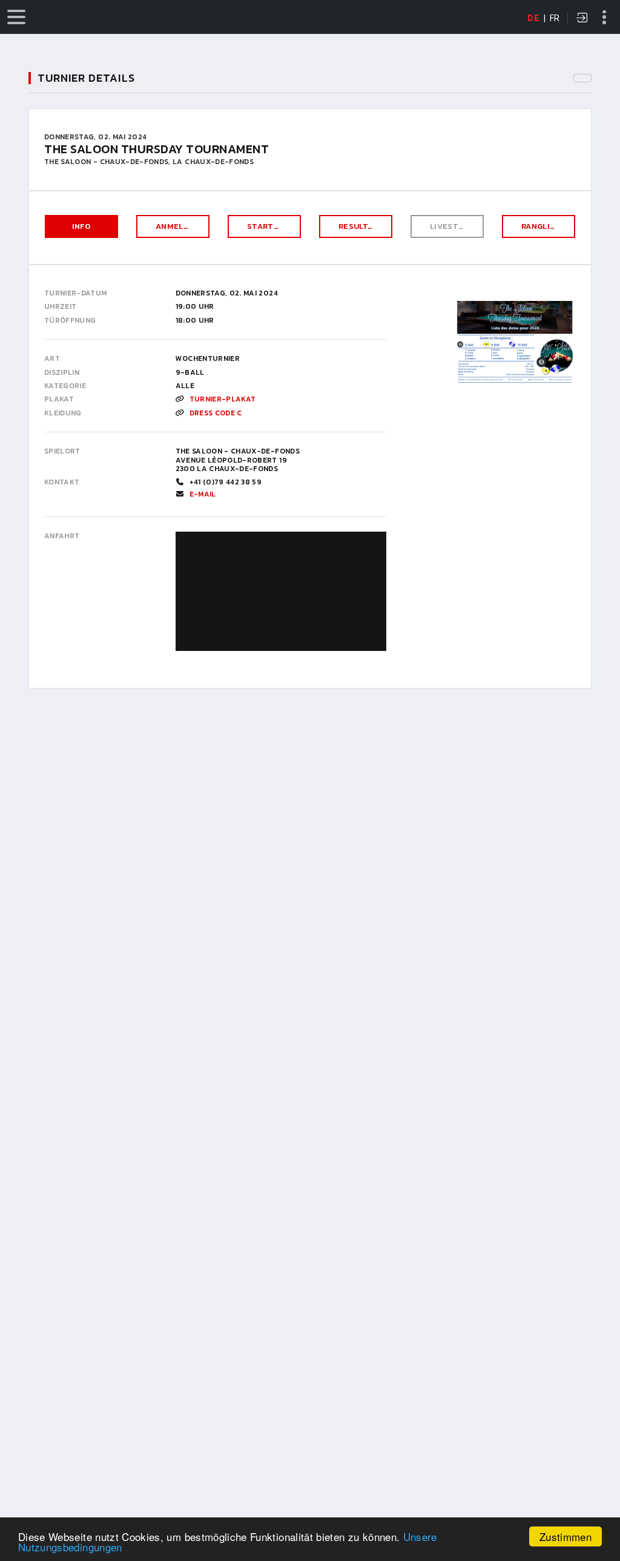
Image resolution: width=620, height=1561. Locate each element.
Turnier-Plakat (223, 399)
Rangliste (543, 226)
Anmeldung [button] (181, 226)
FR (555, 18)
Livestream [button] (455, 226)
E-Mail (203, 494)
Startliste (271, 226)
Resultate (360, 226)
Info (81, 226)
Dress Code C (216, 413)
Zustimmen (565, 1536)
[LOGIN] (582, 19)
